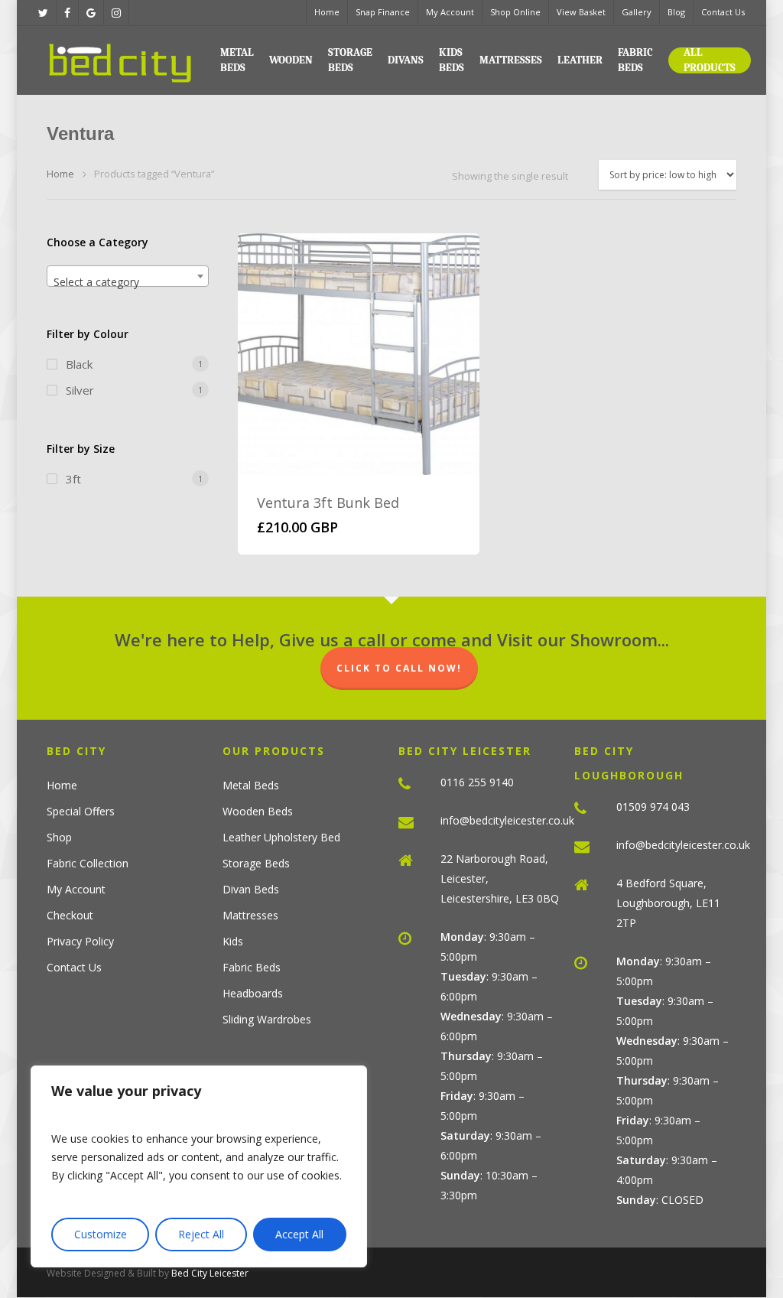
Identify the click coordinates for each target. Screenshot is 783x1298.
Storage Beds (350, 60)
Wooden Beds (258, 811)
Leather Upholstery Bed (281, 837)
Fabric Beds (635, 60)
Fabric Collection (87, 863)
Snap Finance (383, 12)
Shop (59, 837)
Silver (80, 390)
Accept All (299, 1234)
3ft (73, 478)
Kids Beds (451, 60)
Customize (100, 1234)
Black (79, 364)
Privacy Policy (80, 941)
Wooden (291, 60)
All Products (710, 60)
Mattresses (510, 60)
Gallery (636, 12)
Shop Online (515, 12)
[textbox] (127, 282)
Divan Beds (251, 889)
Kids (233, 941)
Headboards (253, 993)
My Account (450, 12)
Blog (676, 12)
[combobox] (128, 276)
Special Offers (81, 811)
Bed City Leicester (210, 1273)
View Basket (581, 12)
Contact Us (723, 12)
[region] (199, 1166)
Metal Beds (237, 60)
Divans (406, 60)
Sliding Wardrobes (267, 1019)
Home (327, 12)
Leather (580, 60)
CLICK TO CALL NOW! (399, 668)
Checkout (70, 915)
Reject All (201, 1234)
